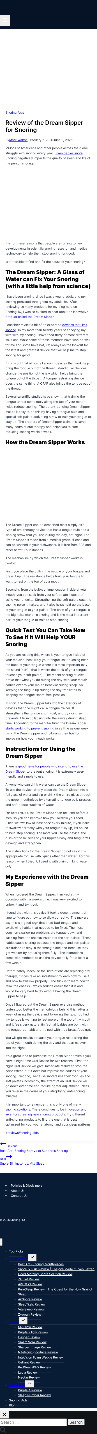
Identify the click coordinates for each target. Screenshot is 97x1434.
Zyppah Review (29, 1314)
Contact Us (19, 1195)
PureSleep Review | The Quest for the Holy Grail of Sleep (55, 1291)
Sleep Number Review (34, 1395)
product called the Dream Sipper (29, 317)
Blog (12, 1405)
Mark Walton (18, 140)
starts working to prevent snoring (29, 728)
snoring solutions (17, 1109)
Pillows (14, 1322)
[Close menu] (1, 1242)
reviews (12, 1133)
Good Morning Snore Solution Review (45, 1274)
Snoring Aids (14, 112)
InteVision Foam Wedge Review (41, 1357)
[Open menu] (5, 20)
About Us (17, 1190)
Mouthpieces (18, 1259)
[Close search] (4, 1414)
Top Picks (16, 1251)
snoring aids (29, 1133)
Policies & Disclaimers (26, 1185)
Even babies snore (69, 153)
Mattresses (17, 1385)
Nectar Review (29, 1377)
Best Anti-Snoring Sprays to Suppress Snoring (34, 1148)
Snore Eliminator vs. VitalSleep (22, 1161)
